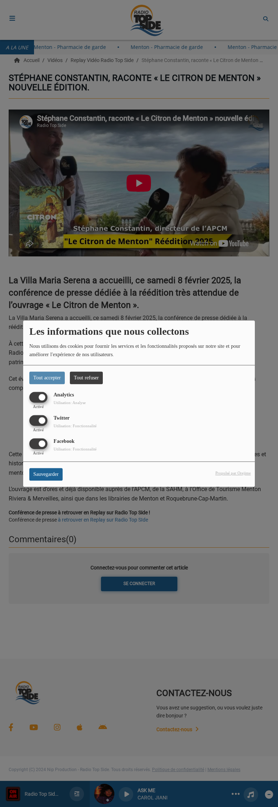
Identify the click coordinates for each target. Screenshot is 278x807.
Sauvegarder (46, 474)
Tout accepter (47, 377)
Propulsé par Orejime (233, 473)
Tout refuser (86, 377)
